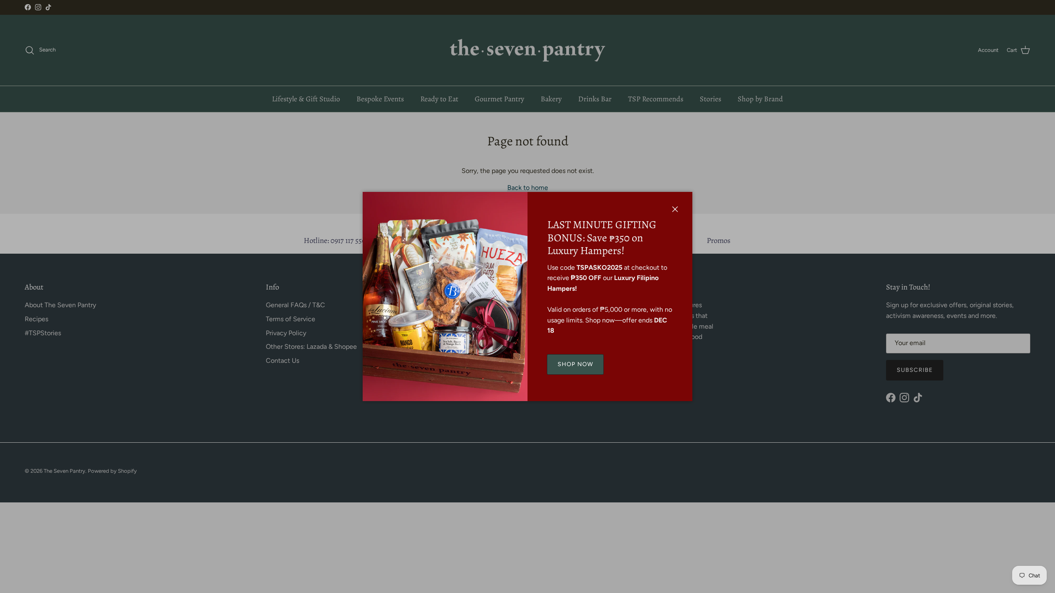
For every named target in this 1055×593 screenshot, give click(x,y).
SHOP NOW (575, 364)
